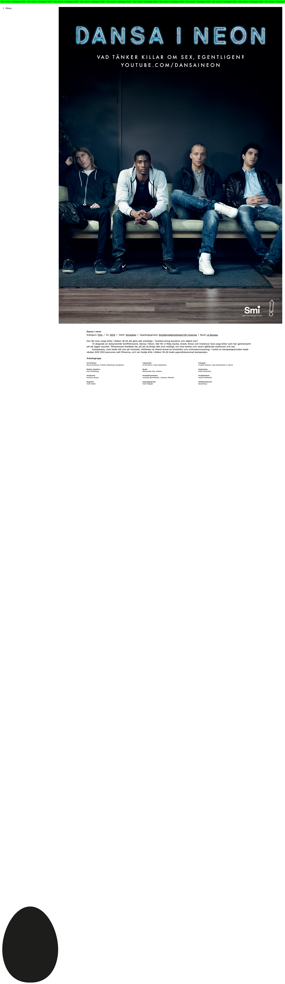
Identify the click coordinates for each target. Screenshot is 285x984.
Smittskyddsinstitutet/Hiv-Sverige (178, 335)
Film (100, 335)
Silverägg (131, 335)
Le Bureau (212, 335)
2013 (112, 335)
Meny (9, 8)
